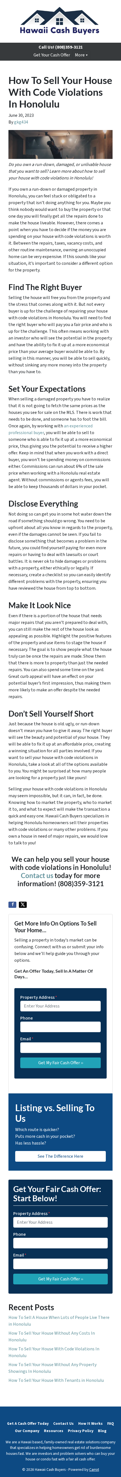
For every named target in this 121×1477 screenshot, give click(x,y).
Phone (26, 1018)
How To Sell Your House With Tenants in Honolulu (56, 1380)
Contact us (37, 875)
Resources (53, 1430)
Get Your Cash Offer (51, 55)
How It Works (90, 1423)
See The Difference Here (60, 1156)
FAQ (110, 1423)
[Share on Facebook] (12, 905)
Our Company (27, 1430)
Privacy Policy (80, 1430)
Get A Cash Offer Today (28, 1423)
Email (26, 1039)
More (80, 55)
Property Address (38, 997)
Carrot (94, 1469)
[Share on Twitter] (23, 905)
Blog (102, 1430)
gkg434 (21, 122)
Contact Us (63, 1423)
